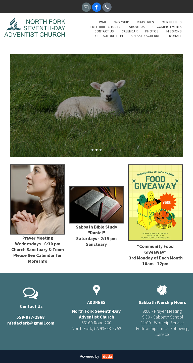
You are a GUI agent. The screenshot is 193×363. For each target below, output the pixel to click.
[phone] (107, 8)
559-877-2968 (31, 317)
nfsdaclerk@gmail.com (30, 323)
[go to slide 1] (92, 150)
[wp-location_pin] (96, 295)
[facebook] (96, 8)
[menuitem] (102, 22)
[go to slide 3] (101, 150)
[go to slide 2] (96, 150)
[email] (86, 8)
